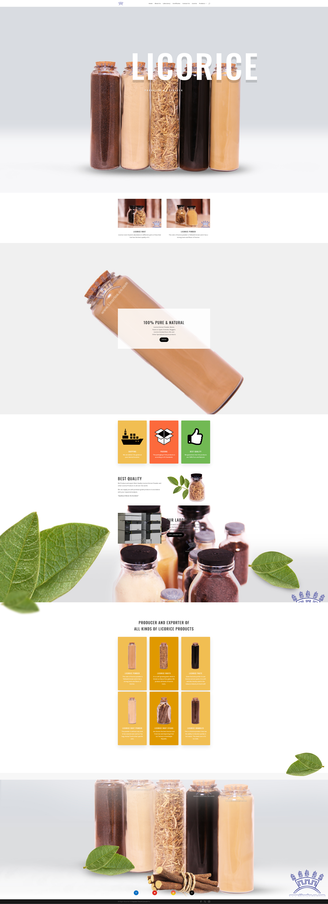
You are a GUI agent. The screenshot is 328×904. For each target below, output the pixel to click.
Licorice (194, 3)
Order (164, 339)
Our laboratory (175, 535)
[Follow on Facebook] (136, 892)
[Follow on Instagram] (173, 892)
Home (150, 3)
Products (202, 3)
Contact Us (186, 3)
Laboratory (166, 3)
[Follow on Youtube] (154, 892)
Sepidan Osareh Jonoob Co (141, 901)
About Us (158, 3)
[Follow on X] (191, 892)
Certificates (176, 3)
